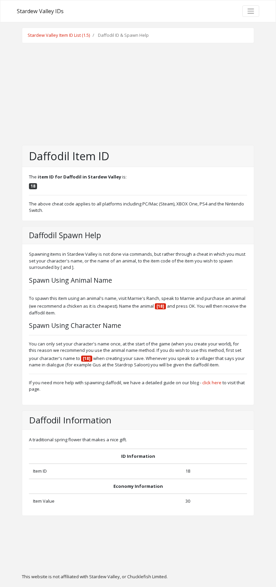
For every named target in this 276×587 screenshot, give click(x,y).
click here (211, 383)
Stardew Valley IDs (40, 11)
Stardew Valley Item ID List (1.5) (59, 35)
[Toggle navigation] (250, 11)
